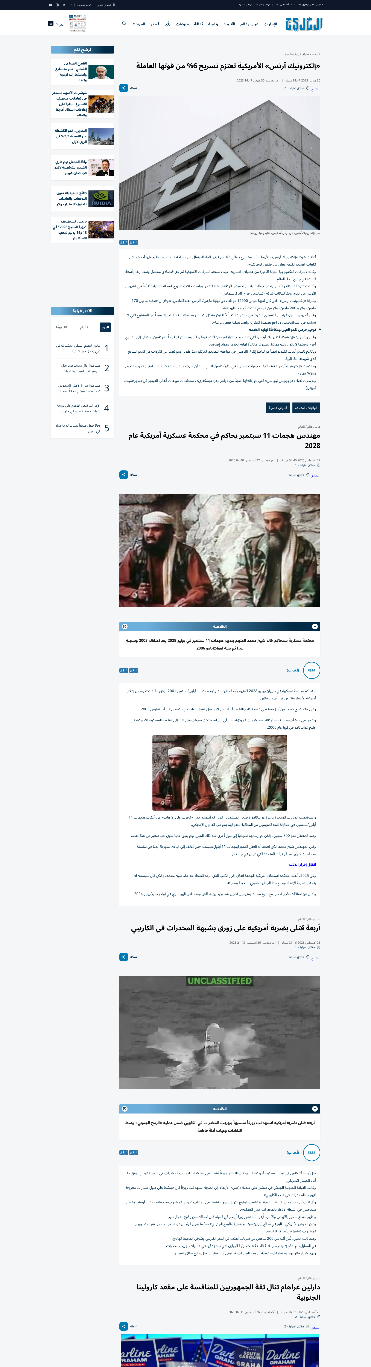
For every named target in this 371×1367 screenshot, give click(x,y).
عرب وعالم (249, 24)
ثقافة (198, 24)
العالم (301, 427)
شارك (133, 88)
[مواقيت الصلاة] (50, 25)
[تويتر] (64, 4)
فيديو (155, 24)
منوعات (182, 24)
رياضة (213, 24)
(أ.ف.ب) (293, 670)
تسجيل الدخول (104, 5)
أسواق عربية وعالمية (297, 54)
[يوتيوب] (50, 4)
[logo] (304, 24)
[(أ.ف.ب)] (311, 670)
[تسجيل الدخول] (114, 5)
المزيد (140, 24)
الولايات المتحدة (306, 408)
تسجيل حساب (84, 5)
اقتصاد (229, 24)
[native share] (123, 88)
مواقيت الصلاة (263, 4)
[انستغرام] (57, 4)
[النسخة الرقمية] (78, 24)
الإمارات (270, 24)
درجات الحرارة (245, 4)
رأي (167, 24)
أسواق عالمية (278, 408)
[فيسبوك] (71, 4)
